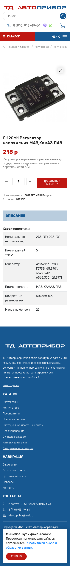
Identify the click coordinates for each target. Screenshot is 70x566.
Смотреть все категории (18, 448)
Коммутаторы (11, 407)
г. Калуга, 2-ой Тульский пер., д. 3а (29, 504)
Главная (12, 46)
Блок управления (13, 431)
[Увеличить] (60, 70)
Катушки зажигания (15, 442)
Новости (8, 482)
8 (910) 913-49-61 (26, 25)
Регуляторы (41, 46)
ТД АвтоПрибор (35, 344)
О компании (10, 464)
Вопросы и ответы (14, 470)
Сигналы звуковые (14, 436)
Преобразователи (14, 419)
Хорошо (16, 556)
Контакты (8, 487)
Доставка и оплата (14, 476)
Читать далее (11, 385)
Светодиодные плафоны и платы (23, 425)
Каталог (25, 46)
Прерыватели (11, 413)
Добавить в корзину (52, 183)
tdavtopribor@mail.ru (20, 515)
